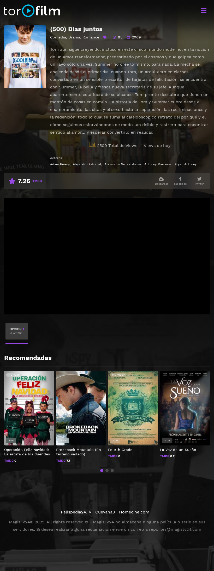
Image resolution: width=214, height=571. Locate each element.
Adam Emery (60, 164)
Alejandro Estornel (87, 164)
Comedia (58, 37)
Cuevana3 (105, 512)
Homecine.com (134, 512)
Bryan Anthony (186, 164)
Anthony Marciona (157, 164)
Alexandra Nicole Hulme (122, 164)
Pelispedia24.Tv (76, 512)
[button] (101, 470)
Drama (74, 37)
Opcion (17, 331)
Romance (90, 37)
